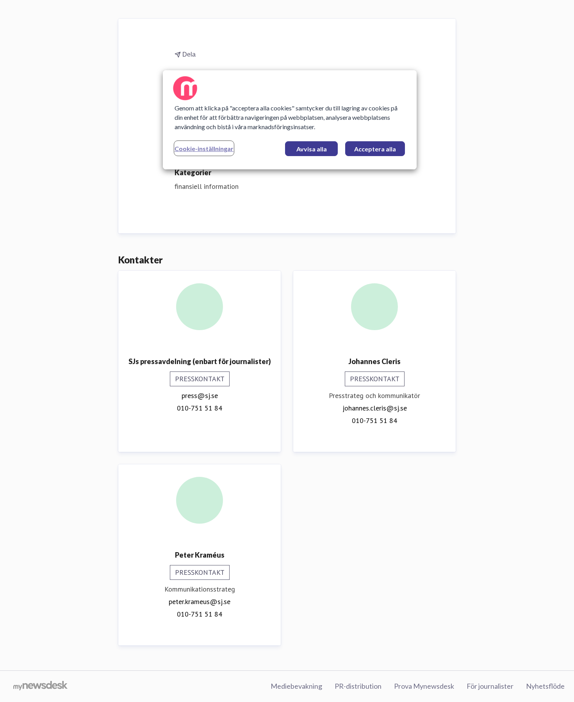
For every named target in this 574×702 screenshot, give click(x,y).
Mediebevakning (296, 686)
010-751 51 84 (199, 407)
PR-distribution (358, 686)
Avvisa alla (311, 149)
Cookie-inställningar (204, 148)
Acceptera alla (375, 149)
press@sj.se (200, 395)
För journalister (490, 686)
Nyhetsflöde (545, 686)
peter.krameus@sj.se (199, 601)
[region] (290, 119)
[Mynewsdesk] (40, 686)
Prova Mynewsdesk (424, 686)
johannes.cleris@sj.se (374, 407)
